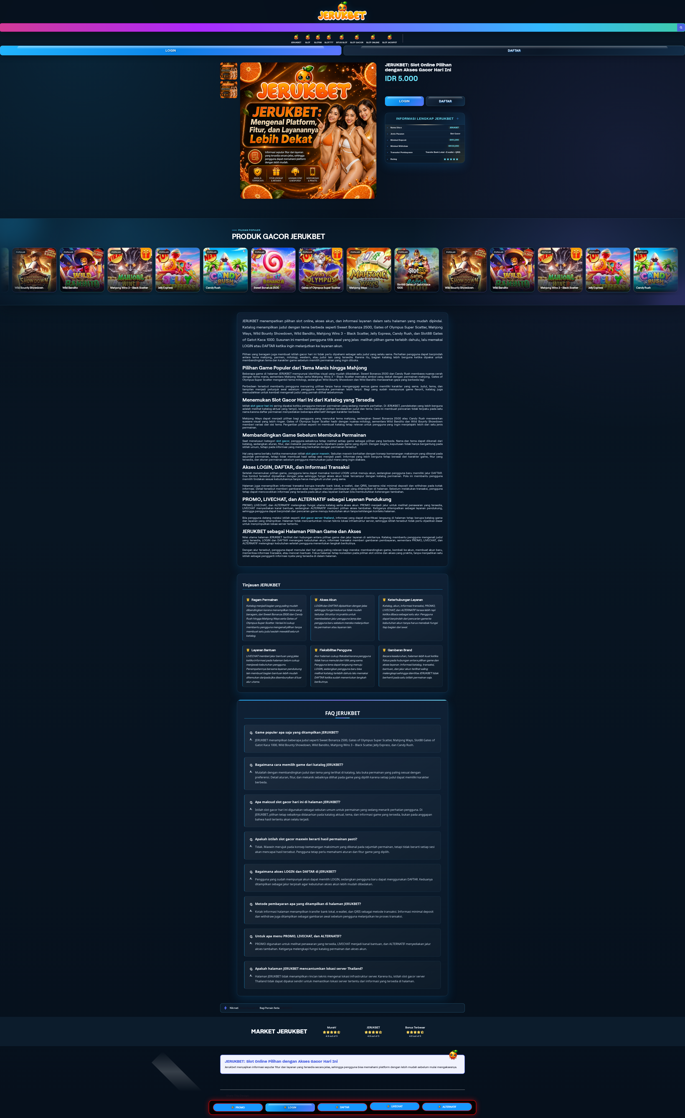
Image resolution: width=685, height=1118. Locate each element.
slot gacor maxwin (317, 453)
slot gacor (282, 440)
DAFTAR (514, 50)
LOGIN (171, 50)
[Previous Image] (243, 131)
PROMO (240, 1107)
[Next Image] (373, 131)
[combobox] (338, 28)
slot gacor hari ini (262, 405)
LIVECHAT (397, 1107)
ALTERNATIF (449, 1107)
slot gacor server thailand (317, 517)
